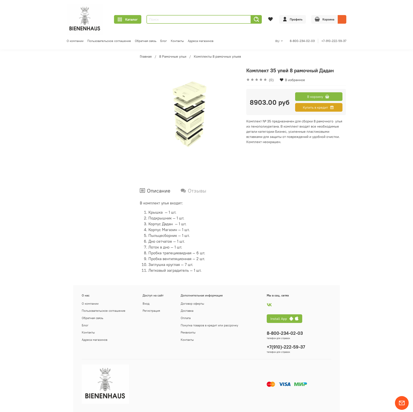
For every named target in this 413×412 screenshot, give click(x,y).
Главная (146, 56)
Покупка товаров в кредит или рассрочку (209, 325)
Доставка (187, 311)
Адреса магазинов (200, 41)
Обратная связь (145, 41)
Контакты (177, 41)
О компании (75, 41)
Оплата (186, 318)
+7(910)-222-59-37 (286, 347)
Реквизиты (188, 332)
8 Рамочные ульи (172, 56)
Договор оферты (192, 304)
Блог (163, 41)
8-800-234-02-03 (302, 41)
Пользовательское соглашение (109, 41)
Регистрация (151, 311)
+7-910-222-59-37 (333, 41)
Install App (280, 318)
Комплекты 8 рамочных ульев (217, 56)
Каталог (131, 19)
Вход (146, 304)
